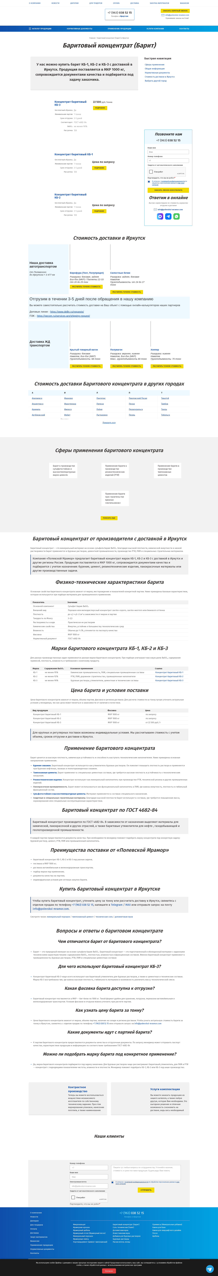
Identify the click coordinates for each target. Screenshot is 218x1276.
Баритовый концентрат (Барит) (126, 1224)
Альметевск (37, 404)
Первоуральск (136, 409)
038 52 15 (120, 12)
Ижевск (68, 409)
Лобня (99, 409)
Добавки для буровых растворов (126, 1236)
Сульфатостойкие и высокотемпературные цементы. (59, 794)
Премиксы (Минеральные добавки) (167, 1224)
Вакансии (184, 3)
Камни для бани (158, 1227)
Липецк (100, 404)
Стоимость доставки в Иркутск (160, 77)
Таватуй (165, 398)
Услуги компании (155, 29)
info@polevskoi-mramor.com (177, 15)
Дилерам (74, 3)
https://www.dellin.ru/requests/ (67, 311)
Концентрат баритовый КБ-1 (169, 672)
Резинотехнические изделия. (47, 779)
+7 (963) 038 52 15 (82, 904)
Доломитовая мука (120, 1230)
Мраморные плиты (81, 1239)
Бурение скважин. (42, 765)
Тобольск (165, 415)
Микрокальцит (79, 1224)
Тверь (164, 409)
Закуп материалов (38, 1237)
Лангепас (101, 398)
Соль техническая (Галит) (123, 1227)
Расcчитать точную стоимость (86, 287)
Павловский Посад (138, 398)
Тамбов (164, 404)
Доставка (134, 3)
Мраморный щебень (81, 1230)
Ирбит (67, 415)
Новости (55, 3)
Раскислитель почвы (121, 1242)
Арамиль (36, 409)
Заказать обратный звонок (175, 11)
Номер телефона (155, 156)
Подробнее (100, 108)
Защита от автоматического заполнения (165, 165)
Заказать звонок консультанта (168, 190)
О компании (34, 3)
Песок (155, 1233)
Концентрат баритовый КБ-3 (169, 680)
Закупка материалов (159, 3)
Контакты (184, 29)
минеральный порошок (58, 917)
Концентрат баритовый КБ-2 (169, 676)
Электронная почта (78, 1182)
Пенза (132, 404)
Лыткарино (102, 415)
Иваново (68, 398)
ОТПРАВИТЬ (146, 1190)
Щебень (155, 1236)
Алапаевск (37, 398)
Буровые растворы (121, 1239)
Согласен (109, 1271)
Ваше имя (152, 148)
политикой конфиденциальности (173, 181)
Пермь (132, 415)
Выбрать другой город (156, 81)
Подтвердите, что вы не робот (161, 178)
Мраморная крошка (81, 1227)
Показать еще (109, 518)
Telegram (116, 904)
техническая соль (104, 917)
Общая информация (155, 68)
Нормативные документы (79, 29)
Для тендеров (95, 3)
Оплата (116, 3)
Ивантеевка (70, 404)
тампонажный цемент (82, 917)
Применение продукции (119, 29)
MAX (128, 904)
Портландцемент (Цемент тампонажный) (90, 1242)
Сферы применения (154, 64)
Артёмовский (38, 415)
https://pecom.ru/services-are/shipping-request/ (63, 315)
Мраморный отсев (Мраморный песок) (89, 1233)
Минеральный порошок (83, 1236)
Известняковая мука (121, 1233)
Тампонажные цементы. (45, 772)
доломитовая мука (124, 917)
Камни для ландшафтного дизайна (166, 1230)
